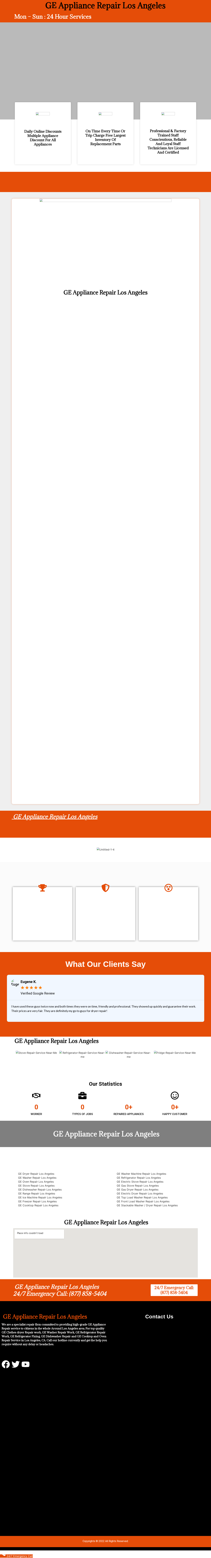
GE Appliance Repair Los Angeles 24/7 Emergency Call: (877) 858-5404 (59, 1290)
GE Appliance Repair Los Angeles (54, 816)
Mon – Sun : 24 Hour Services (52, 16)
